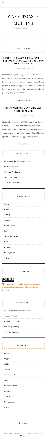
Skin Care (7, 247)
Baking (6, 204)
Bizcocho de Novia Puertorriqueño (17, 161)
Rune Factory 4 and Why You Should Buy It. (23, 109)
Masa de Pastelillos (11, 166)
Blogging (7, 209)
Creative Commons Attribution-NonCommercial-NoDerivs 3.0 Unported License (22, 287)
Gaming (17, 68)
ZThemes (23, 436)
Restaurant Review (11, 236)
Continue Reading (23, 100)
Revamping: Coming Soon (14, 177)
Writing (6, 258)
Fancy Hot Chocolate (12, 183)
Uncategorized (9, 252)
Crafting (7, 215)
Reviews (16, 115)
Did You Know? (9, 225)
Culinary (7, 220)
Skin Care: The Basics (12, 172)
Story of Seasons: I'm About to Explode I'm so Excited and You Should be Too (23, 60)
